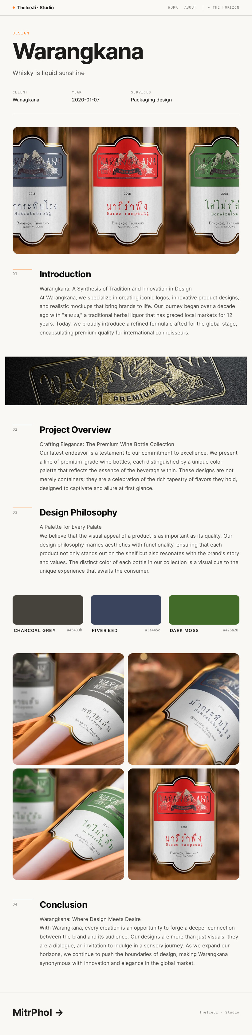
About (190, 7)
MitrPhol (38, 1012)
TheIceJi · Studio (35, 7)
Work (173, 7)
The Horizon (223, 8)
